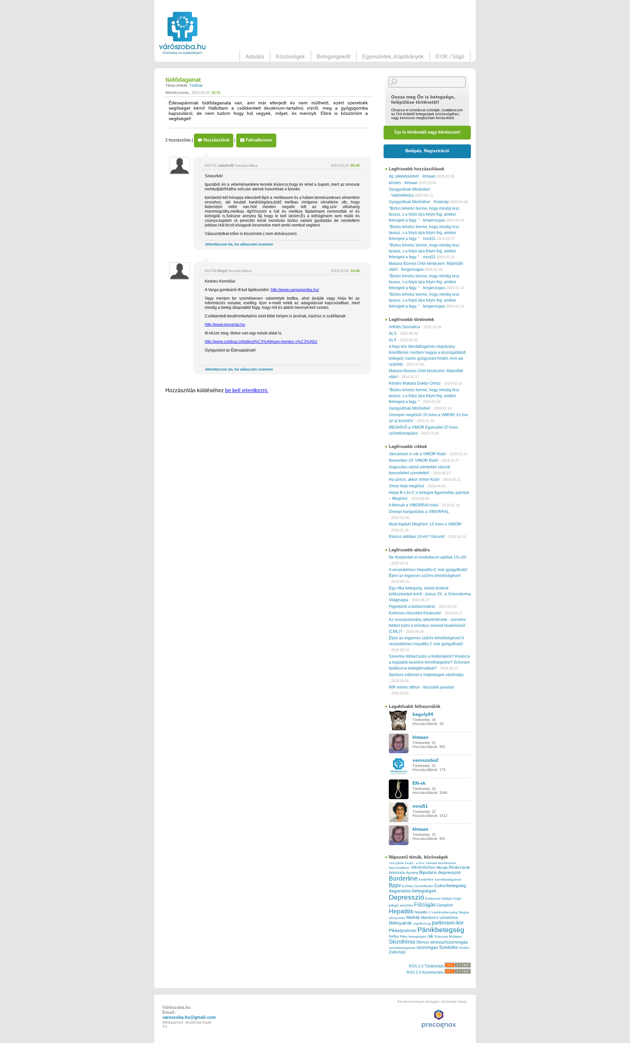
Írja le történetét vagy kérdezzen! (427, 132)
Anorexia (397, 872)
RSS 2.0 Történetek (427, 966)
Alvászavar (459, 867)
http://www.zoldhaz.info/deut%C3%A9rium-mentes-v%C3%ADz (261, 341)
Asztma (412, 873)
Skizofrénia (402, 942)
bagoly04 (422, 714)
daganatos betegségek (412, 890)
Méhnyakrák (400, 923)
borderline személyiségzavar (440, 879)
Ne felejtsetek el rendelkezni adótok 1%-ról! (427, 557)
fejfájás (447, 898)
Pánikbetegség (440, 930)
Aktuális (254, 56)
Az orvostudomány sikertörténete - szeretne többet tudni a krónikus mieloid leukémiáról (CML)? (427, 625)
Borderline (403, 878)
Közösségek (290, 56)
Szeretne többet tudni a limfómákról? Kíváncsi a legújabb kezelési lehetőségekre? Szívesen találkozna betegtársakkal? (429, 662)
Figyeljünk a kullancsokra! (412, 606)
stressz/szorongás (449, 942)
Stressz (422, 942)
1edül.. (410, 863)
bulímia (407, 886)
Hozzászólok (215, 140)
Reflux (394, 936)
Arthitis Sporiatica (404, 327)
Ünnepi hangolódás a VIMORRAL (419, 511)
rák (430, 936)
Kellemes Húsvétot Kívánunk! (415, 613)
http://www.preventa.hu (225, 324)
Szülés (464, 947)
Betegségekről (333, 56)
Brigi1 (223, 271)
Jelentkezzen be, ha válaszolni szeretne (239, 244)
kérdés (395, 183)
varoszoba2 (425, 760)
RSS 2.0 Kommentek (426, 972)
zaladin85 (226, 165)
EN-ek (419, 783)
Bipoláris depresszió (440, 872)
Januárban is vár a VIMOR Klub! (417, 454)
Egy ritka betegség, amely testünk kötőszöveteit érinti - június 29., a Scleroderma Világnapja (430, 594)
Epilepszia (433, 898)
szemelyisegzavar (402, 947)
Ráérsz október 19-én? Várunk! (417, 536)
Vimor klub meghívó (406, 486)
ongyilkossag (422, 923)
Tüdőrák (196, 85)
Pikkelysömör (402, 930)
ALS (392, 333)
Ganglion (445, 905)
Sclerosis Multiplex (448, 936)
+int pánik (396, 863)
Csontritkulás (423, 886)
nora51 (429, 238)
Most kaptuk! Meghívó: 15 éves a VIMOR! (425, 524)
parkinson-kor (448, 923)
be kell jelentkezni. (246, 390)
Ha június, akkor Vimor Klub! (414, 479)
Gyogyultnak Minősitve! (409, 189)
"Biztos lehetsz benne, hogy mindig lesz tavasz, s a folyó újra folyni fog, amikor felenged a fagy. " (424, 396)
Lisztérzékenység (444, 912)
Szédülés (448, 947)
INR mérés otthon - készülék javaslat (421, 687)
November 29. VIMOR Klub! (413, 460)
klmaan (429, 176)
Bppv (395, 885)
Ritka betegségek (413, 936)
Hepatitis (401, 911)
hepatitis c (422, 912)
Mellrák (413, 917)
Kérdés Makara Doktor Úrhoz (415, 383)
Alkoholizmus (423, 867)
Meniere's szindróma (439, 917)
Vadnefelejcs (402, 195)
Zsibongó (397, 952)
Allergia (442, 867)
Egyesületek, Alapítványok (393, 56)
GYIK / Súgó (449, 56)
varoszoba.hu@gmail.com (189, 1017)
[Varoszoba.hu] (182, 33)
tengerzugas (434, 220)
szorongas (427, 947)
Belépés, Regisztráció (427, 150)
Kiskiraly (441, 202)
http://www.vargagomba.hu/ (295, 289)
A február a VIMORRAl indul (413, 505)
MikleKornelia (177, 93)
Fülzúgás (425, 904)
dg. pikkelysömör (404, 176)
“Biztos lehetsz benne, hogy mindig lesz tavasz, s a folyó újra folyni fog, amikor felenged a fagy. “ (424, 214)
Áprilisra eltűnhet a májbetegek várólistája (426, 674)
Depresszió (406, 897)
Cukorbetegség (450, 885)
